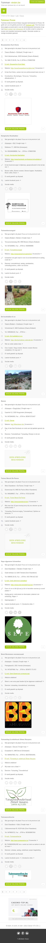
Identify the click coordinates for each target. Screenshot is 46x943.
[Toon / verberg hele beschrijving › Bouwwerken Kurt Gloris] (25, 72)
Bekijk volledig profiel (15, 128)
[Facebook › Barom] (11, 446)
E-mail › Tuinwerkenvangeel (13, 250)
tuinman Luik (30, 25)
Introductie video (28, 604)
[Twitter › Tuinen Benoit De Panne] (6, 529)
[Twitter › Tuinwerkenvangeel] (6, 281)
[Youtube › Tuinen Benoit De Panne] (19, 529)
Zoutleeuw (19, 324)
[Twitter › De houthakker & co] (6, 366)
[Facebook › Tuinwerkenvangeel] (11, 281)
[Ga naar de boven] (43, 128)
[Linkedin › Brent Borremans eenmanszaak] (15, 697)
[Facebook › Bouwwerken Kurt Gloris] (11, 94)
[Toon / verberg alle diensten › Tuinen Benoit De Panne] (25, 512)
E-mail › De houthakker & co (13, 336)
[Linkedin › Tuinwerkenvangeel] (15, 281)
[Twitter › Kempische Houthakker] (6, 188)
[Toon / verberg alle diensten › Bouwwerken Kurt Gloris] (25, 77)
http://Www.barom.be (17, 424)
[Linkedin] (27, 933)
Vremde (15, 661)
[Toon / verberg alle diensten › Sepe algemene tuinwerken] (25, 595)
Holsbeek (19, 52)
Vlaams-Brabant (10, 52)
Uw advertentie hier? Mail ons (23, 919)
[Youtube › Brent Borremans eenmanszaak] (19, 697)
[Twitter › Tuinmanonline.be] (6, 866)
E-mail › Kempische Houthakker (14, 155)
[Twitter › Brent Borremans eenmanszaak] (6, 697)
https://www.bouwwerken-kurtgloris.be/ (22, 68)
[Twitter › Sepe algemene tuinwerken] (6, 612)
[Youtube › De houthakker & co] (19, 366)
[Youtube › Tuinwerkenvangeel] (19, 281)
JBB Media (21, 938)
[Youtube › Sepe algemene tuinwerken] (19, 612)
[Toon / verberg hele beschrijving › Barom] (25, 429)
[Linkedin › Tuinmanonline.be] (15, 866)
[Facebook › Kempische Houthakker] (11, 188)
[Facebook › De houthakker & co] (11, 366)
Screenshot (40, 68)
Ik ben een (37, 1)
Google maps (28, 52)
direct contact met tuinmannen (13, 29)
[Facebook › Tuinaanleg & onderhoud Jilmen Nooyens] (11, 782)
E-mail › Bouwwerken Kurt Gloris (15, 64)
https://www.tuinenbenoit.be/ (19, 501)
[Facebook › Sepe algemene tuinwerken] (11, 612)
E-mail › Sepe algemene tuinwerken (16, 580)
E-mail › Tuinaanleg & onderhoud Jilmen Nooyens (20, 758)
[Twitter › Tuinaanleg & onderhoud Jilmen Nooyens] (6, 782)
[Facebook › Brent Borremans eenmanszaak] (11, 697)
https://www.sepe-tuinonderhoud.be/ (22, 585)
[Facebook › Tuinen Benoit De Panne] (11, 529)
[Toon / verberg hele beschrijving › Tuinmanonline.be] (25, 845)
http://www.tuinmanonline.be (19, 840)
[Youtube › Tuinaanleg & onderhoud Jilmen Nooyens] (19, 782)
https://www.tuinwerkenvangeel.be (21, 254)
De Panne (20, 485)
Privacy (27, 938)
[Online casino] (23, 899)
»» (24, 40)
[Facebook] (22, 933)
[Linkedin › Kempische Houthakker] (15, 188)
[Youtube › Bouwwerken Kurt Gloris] (19, 94)
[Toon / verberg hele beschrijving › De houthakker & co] (25, 344)
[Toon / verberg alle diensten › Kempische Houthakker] (25, 172)
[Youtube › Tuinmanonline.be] (19, 866)
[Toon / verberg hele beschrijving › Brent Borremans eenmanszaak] (25, 681)
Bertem (18, 238)
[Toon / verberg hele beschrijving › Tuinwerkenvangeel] (25, 259)
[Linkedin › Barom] (15, 446)
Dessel (15, 747)
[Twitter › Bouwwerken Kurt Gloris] (6, 94)
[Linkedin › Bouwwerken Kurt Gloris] (15, 94)
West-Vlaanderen (10, 485)
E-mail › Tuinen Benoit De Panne (15, 497)
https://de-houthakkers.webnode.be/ (22, 340)
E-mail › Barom (9, 420)
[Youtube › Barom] (19, 446)
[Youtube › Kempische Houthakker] (19, 188)
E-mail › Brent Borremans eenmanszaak (17, 673)
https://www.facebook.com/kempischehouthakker (26, 159)
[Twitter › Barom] (6, 446)
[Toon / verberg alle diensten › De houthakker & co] (25, 349)
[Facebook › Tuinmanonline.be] (11, 866)
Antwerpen (8, 143)
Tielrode (19, 569)
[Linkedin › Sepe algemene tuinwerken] (15, 612)
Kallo (18, 824)
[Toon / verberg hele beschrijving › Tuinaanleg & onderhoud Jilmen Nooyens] (25, 767)
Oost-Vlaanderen (10, 569)
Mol (14, 143)
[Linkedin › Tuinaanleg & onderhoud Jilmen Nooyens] (15, 782)
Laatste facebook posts (13, 86)
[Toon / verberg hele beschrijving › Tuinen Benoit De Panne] (25, 507)
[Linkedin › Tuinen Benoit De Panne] (15, 529)
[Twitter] (18, 933)
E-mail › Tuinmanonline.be (13, 836)
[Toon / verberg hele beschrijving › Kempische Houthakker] (25, 166)
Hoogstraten (16, 408)
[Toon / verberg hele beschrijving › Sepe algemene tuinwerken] (25, 590)
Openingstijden (10, 600)
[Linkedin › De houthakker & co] (15, 366)
